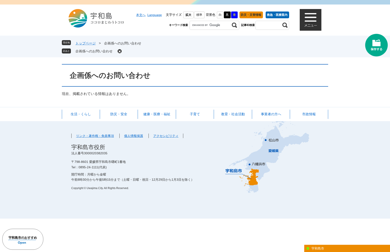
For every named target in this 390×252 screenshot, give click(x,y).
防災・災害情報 (251, 14)
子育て (195, 114)
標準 (199, 14)
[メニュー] (310, 20)
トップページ (85, 43)
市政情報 (309, 114)
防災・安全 (118, 114)
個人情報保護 (133, 136)
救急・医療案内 (277, 14)
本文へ (141, 15)
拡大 (188, 14)
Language (154, 15)
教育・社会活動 (233, 114)
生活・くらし (81, 114)
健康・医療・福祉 (156, 114)
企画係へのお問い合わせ (94, 51)
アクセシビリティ (166, 136)
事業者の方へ (271, 114)
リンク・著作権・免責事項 (95, 136)
